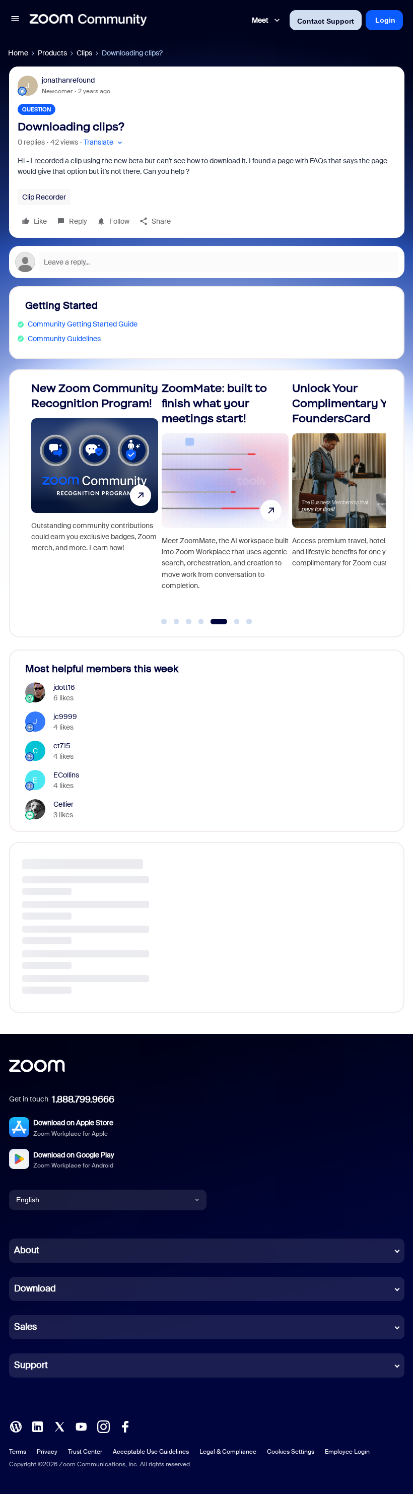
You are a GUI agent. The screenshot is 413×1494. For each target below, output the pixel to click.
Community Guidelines (64, 338)
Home (18, 52)
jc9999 (65, 716)
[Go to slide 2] (176, 621)
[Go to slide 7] (249, 621)
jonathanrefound (68, 80)
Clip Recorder (44, 197)
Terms (17, 1452)
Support (31, 1365)
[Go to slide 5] (213, 621)
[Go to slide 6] (231, 621)
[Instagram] (103, 1425)
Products (52, 52)
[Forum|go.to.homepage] (88, 20)
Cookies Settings (290, 1452)
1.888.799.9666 (83, 1099)
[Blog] (15, 1425)
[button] (15, 20)
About (26, 1250)
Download (35, 1288)
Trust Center (85, 1452)
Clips (84, 52)
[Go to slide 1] (164, 621)
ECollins (66, 775)
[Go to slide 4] (200, 621)
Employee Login (347, 1452)
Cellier (63, 804)
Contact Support (325, 21)
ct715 (62, 745)
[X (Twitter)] (59, 1425)
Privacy (47, 1452)
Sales (25, 1327)
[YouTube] (81, 1425)
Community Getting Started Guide (82, 324)
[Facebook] (124, 1425)
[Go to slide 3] (188, 621)
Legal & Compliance (227, 1452)
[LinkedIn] (37, 1425)
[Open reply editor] (206, 262)
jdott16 (64, 687)
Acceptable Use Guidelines (151, 1452)
